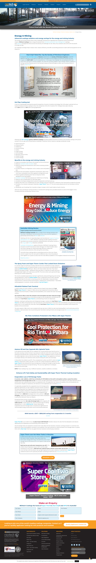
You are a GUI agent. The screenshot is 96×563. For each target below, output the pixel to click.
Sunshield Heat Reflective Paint (33, 535)
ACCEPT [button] (76, 561)
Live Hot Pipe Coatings (45, 539)
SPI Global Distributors (75, 539)
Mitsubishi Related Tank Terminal (26, 286)
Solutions (40, 4)
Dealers (64, 4)
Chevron (42, 235)
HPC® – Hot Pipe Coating (31, 541)
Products (34, 4)
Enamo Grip (29, 539)
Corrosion (43, 541)
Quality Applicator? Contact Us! (76, 524)
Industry (46, 4)
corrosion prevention (50, 42)
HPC (65, 505)
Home (72, 533)
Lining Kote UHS (30, 549)
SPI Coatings (25, 139)
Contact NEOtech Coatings (76, 541)
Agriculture (58, 533)
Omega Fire (29, 543)
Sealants (52, 4)
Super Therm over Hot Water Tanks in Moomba (37, 434)
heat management (60, 42)
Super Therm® (26, 4)
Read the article (24, 258)
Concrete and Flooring (45, 543)
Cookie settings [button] (70, 561)
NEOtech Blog (74, 535)
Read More (18, 311)
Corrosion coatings (20, 178)
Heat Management (45, 537)
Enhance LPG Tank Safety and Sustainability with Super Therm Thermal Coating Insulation (48, 373)
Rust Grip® (29, 537)
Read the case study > (62, 451)
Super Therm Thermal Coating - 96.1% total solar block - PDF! (48, 496)
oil (23, 242)
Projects (58, 4)
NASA (36, 235)
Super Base (29, 551)
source (58, 383)
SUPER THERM (76, 278)
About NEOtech (74, 537)
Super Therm (22, 290)
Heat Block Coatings (45, 533)
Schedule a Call (48, 457)
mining (30, 242)
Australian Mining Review (27, 245)
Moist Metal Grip (30, 545)
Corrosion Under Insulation (27, 163)
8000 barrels (29, 404)
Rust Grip (23, 429)
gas (25, 242)
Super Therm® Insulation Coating (33, 533)
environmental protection (72, 310)
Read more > (28, 64)
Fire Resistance (44, 535)
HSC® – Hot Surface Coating (32, 547)
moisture (19, 43)
